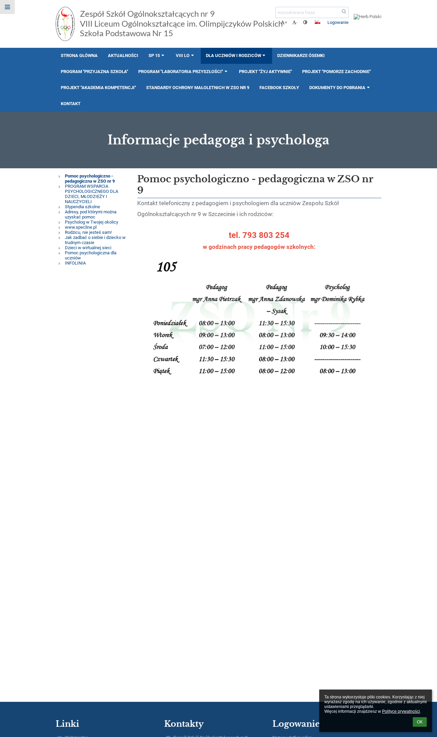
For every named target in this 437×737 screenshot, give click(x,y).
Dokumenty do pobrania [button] (337, 87)
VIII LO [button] (182, 55)
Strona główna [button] (79, 55)
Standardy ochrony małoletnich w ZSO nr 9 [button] (197, 87)
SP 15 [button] (154, 55)
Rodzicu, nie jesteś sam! (88, 232)
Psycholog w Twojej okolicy (91, 222)
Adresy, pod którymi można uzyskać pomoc (90, 214)
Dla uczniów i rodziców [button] (233, 55)
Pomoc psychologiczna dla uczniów (90, 255)
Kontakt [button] (71, 103)
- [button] (297, 22)
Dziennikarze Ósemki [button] (301, 55)
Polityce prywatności (401, 711)
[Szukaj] (344, 11)
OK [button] (420, 722)
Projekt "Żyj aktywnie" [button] (265, 71)
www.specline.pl (81, 227)
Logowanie (338, 22)
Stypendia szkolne (82, 206)
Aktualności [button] (123, 55)
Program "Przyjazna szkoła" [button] (94, 71)
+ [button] (286, 22)
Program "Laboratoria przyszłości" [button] (180, 71)
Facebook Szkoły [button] (279, 87)
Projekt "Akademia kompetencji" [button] (98, 87)
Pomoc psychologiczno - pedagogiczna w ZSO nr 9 (90, 178)
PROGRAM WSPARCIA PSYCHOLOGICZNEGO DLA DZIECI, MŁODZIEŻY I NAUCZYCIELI (91, 194)
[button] (305, 22)
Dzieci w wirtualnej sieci (88, 247)
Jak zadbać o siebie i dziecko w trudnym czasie (95, 240)
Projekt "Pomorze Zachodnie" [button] (336, 71)
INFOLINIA (75, 263)
